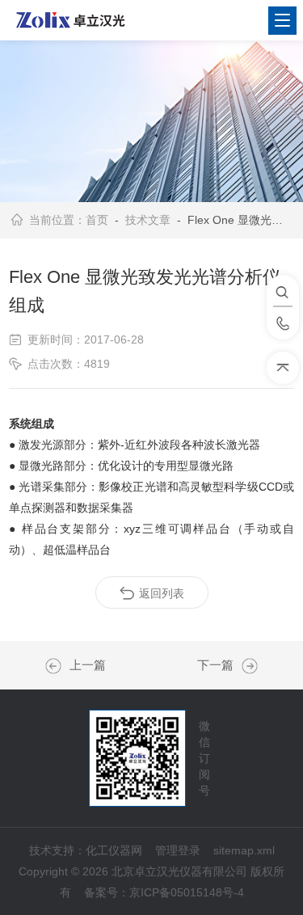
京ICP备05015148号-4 (186, 892)
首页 (97, 219)
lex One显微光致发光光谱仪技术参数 (246, 666)
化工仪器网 (114, 850)
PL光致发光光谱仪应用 (57, 666)
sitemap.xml (244, 850)
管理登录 (177, 850)
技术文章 (147, 219)
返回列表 (161, 593)
